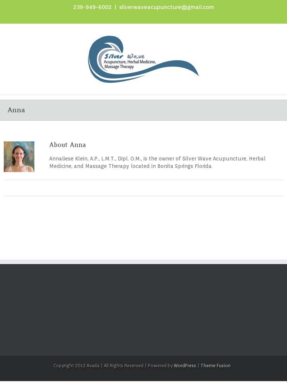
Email (147, 188)
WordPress (185, 365)
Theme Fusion (216, 365)
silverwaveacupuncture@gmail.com (166, 7)
